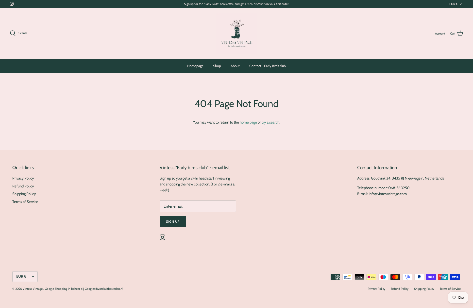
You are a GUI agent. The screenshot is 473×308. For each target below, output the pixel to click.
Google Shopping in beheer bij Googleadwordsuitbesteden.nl (84, 288)
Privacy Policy (23, 178)
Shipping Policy (24, 194)
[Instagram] (12, 4)
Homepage (195, 66)
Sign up (173, 221)
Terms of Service (25, 201)
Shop (217, 66)
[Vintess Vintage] (236, 33)
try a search (270, 122)
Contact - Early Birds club (267, 66)
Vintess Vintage (33, 288)
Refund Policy (23, 186)
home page (248, 122)
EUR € (453, 4)
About (235, 66)
